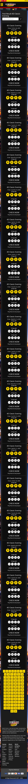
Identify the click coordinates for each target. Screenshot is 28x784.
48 (15, 693)
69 (5, 705)
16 (8, 677)
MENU (2, 5)
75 (5, 708)
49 (19, 693)
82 (15, 711)
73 (19, 705)
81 (12, 711)
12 (15, 674)
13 (18, 674)
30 (15, 683)
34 (8, 686)
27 (5, 683)
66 (15, 702)
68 (22, 702)
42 (15, 689)
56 (22, 696)
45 (5, 693)
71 (12, 705)
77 (12, 708)
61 (19, 699)
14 (22, 674)
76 (8, 708)
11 (11, 674)
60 (15, 699)
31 (19, 683)
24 (15, 680)
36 (15, 686)
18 (15, 677)
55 (19, 696)
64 (8, 702)
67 (19, 702)
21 (5, 680)
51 (5, 696)
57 (5, 699)
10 (8, 674)
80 (22, 708)
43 (19, 689)
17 (12, 677)
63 (5, 702)
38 (22, 686)
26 (22, 680)
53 (12, 696)
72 (15, 705)
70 (8, 705)
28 (8, 683)
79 (19, 708)
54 (15, 696)
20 (22, 677)
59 (12, 699)
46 (8, 693)
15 (5, 677)
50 (22, 693)
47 (12, 693)
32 (22, 683)
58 (8, 699)
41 (12, 689)
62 (22, 699)
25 (19, 680)
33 (5, 686)
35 (12, 686)
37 (19, 686)
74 (22, 705)
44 (22, 689)
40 (8, 689)
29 (12, 683)
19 (19, 677)
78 (15, 708)
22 (8, 680)
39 (5, 689)
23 (12, 680)
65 (12, 702)
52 (8, 696)
